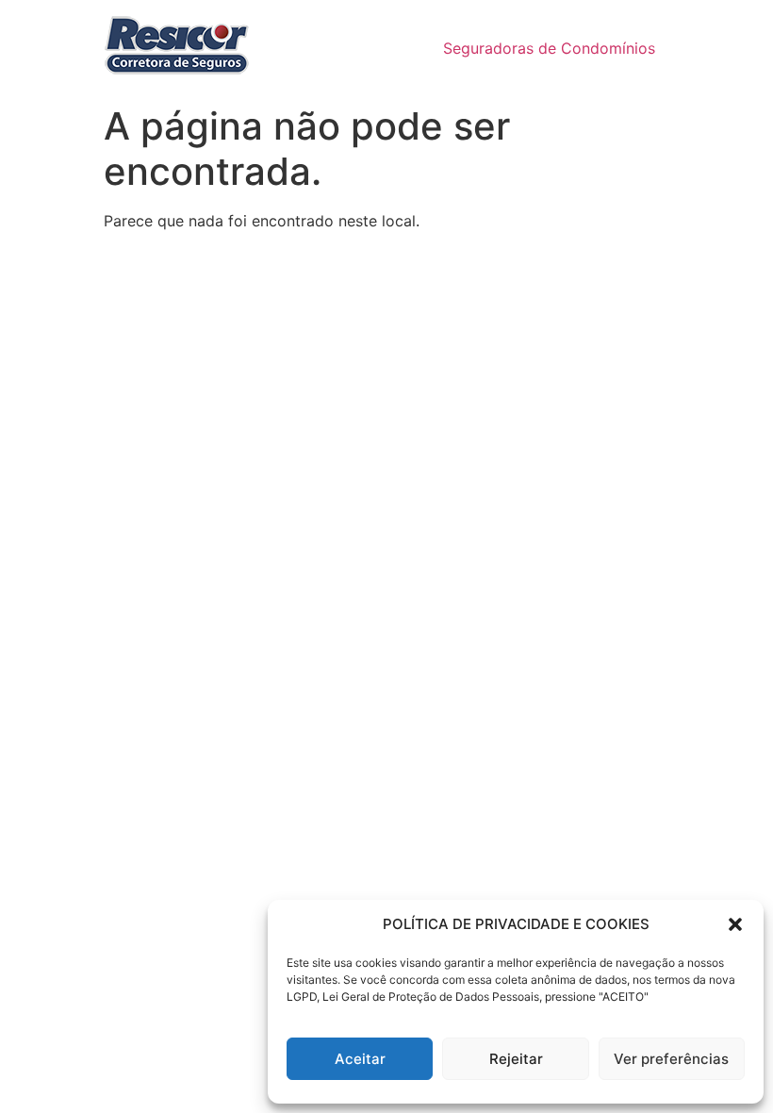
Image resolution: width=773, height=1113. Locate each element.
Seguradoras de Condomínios (549, 48)
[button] (735, 924)
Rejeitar (516, 1059)
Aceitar (360, 1059)
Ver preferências (671, 1059)
